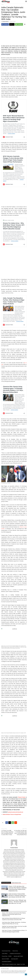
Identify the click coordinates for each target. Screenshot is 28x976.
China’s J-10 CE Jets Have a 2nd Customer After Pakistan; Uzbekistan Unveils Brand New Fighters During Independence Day (14, 914)
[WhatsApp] (12, 822)
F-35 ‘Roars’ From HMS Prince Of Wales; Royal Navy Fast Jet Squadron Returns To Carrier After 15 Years (7, 832)
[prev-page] (2, 906)
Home (2, 4)
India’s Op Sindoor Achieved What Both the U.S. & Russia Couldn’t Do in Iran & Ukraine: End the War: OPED (17, 895)
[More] (24, 24)
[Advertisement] (14, 35)
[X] (9, 822)
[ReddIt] (15, 822)
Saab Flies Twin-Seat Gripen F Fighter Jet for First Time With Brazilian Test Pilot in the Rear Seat (14, 927)
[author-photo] (14, 845)
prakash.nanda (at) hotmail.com (15, 812)
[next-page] (4, 906)
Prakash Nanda (5, 21)
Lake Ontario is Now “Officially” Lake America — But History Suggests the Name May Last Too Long (17, 902)
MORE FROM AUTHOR (16, 882)
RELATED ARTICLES (6, 882)
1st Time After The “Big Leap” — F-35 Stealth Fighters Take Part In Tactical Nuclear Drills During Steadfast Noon (20, 832)
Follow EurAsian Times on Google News (12, 814)
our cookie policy (22, 972)
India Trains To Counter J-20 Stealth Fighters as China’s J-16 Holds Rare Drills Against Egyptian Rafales (14, 931)
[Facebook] (6, 822)
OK (25, 974)
